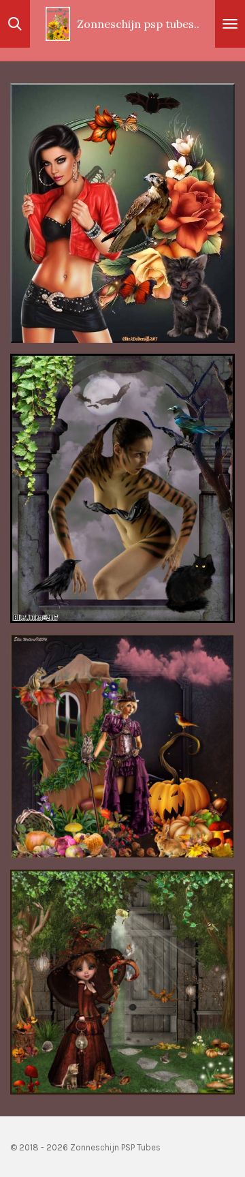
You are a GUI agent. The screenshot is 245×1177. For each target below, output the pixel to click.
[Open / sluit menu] (230, 24)
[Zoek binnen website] (15, 24)
